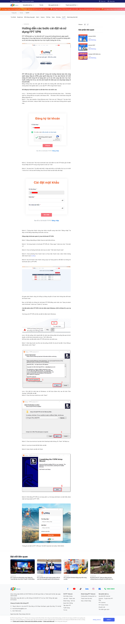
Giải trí (37, 17)
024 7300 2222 (16, 611)
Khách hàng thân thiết (72, 17)
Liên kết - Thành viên (69, 598)
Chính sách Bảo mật (48, 621)
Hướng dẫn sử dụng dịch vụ (88, 596)
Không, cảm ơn (97, 619)
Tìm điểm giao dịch (104, 609)
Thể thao (48, 17)
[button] (114, 570)
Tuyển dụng (66, 607)
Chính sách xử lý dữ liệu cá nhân (33, 621)
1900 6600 (111, 589)
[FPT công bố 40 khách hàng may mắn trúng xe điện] (76, 566)
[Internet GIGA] (82, 38)
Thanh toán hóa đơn (86, 598)
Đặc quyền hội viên (53, 5)
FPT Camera (102, 602)
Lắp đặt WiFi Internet (104, 596)
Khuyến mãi (102, 607)
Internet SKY (91, 45)
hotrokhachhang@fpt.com (19, 608)
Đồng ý (109, 619)
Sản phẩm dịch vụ (27, 5)
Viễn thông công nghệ (29, 17)
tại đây (33, 256)
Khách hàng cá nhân (15, 1)
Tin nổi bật (13, 17)
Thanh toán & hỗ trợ (71, 5)
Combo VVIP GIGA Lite (94, 54)
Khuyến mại (20, 17)
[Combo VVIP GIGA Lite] (82, 56)
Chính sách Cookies (18, 621)
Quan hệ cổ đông (68, 603)
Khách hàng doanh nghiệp (28, 1)
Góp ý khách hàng (86, 600)
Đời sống (58, 17)
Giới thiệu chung (67, 596)
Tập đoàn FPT (67, 605)
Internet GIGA (92, 36)
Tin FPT (27, 12)
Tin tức (41, 5)
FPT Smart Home (103, 605)
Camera (42, 17)
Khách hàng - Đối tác (69, 600)
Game (53, 17)
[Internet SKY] (82, 47)
